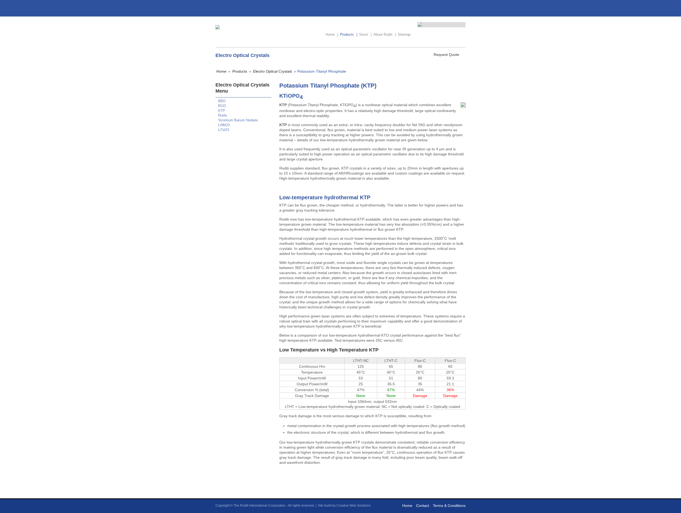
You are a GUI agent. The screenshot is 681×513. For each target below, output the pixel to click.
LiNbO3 (224, 125)
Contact (422, 505)
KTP (221, 111)
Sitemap (404, 34)
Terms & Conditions (449, 505)
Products (348, 34)
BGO (222, 106)
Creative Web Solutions (354, 505)
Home (332, 34)
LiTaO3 (223, 130)
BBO (222, 101)
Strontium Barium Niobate (238, 120)
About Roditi (384, 34)
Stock (365, 34)
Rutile (222, 115)
